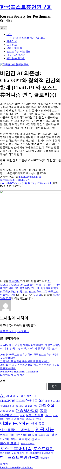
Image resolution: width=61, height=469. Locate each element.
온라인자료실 (14, 48)
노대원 (37, 295)
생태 (2, 419)
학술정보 (12, 41)
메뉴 (3, 28)
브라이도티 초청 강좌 (12, 374)
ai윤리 (20, 396)
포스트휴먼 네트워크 (19, 51)
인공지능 (22, 291)
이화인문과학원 (15, 423)
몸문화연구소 (9, 415)
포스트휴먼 (43, 448)
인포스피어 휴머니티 (26, 435)
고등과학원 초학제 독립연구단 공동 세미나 (24, 361)
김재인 (48, 284)
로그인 (4, 464)
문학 (22, 415)
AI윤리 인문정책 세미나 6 (16, 345)
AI (48, 281)
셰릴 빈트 (19, 419)
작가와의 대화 (44, 435)
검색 (2, 380)
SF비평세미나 (7, 406)
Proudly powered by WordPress (16, 467)
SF (41, 400)
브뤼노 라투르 (34, 415)
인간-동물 (37, 423)
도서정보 (12, 44)
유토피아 (39, 419)
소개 (9, 34)
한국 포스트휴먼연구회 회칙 (29, 37)
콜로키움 (24, 439)
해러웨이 (45, 458)
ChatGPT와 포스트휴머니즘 (26, 284)
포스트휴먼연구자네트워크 (39, 453)
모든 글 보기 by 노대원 (14, 331)
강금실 (19, 405)
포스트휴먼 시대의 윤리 (12, 453)
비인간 (48, 415)
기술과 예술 (7, 410)
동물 (43, 411)
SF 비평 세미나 (52, 401)
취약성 (14, 439)
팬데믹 (36, 439)
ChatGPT (5, 284)
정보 (54, 434)
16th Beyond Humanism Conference (19, 371)
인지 (12, 435)
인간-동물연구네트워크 (17, 430)
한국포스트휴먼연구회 (26, 7)
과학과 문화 (31, 406)
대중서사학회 (27, 411)
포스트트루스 (27, 443)
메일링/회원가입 (16, 58)
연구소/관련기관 (16, 55)
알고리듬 (30, 419)
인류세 (4, 434)
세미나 (9, 419)
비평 (55, 415)
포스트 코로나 (9, 443)
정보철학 (4, 439)
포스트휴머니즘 (38, 291)
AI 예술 (10, 395)
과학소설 (46, 405)
